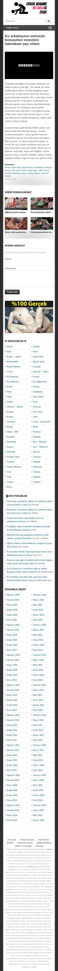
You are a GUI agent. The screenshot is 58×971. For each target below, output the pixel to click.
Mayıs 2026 (38, 600)
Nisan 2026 (12, 605)
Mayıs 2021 (38, 750)
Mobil (30, 170)
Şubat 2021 (12, 760)
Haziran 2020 (13, 780)
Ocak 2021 (38, 760)
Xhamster (44, 173)
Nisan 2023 (12, 695)
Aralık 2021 (12, 735)
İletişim (10, 843)
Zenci (9, 487)
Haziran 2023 (13, 690)
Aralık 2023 (12, 675)
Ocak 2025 (38, 640)
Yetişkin (36, 477)
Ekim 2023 (12, 680)
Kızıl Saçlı (38, 412)
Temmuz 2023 (39, 685)
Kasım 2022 (38, 705)
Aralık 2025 (12, 615)
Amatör (7, 167)
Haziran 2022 (13, 720)
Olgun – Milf (12, 432)
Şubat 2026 (12, 610)
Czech (10, 371)
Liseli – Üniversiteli (41, 422)
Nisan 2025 (12, 635)
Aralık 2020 (12, 765)
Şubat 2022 (12, 730)
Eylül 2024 (38, 650)
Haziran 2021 (13, 750)
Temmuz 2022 (39, 715)
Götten (10, 401)
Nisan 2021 (12, 755)
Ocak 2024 (38, 670)
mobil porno (32, 867)
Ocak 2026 (38, 610)
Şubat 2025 (12, 640)
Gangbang (37, 391)
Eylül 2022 (38, 710)
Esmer (10, 386)
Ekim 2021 (12, 740)
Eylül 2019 (38, 800)
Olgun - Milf (37, 170)
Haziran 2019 (13, 810)
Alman (10, 346)
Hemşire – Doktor (15, 406)
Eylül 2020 (38, 770)
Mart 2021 (37, 755)
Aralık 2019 (12, 795)
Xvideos (8, 176)
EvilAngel (47, 167)
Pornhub (46, 170)
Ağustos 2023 (13, 685)
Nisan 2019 (12, 815)
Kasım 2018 (38, 820)
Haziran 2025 (13, 630)
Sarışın (24, 173)
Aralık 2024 (12, 645)
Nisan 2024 (12, 665)
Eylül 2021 (38, 740)
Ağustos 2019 (13, 805)
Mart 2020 (37, 785)
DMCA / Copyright (23, 846)
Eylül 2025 (38, 620)
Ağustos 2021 (13, 745)
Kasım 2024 (38, 645)
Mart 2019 (37, 815)
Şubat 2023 (12, 700)
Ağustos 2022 (13, 715)
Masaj (9, 427)
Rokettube (16, 173)
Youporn (36, 482)
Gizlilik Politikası (44, 843)
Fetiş (9, 391)
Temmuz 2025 (39, 625)
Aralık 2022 (12, 705)
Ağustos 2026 (13, 595)
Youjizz (10, 482)
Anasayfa (11, 840)
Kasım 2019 (38, 795)
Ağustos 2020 (13, 775)
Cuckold (36, 366)
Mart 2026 (37, 605)
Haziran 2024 (13, 660)
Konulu (24, 170)
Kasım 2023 (38, 675)
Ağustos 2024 (13, 655)
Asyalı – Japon (14, 356)
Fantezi (8, 170)
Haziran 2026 (13, 600)
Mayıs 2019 (38, 810)
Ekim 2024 (12, 650)
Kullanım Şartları (25, 843)
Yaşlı (9, 477)
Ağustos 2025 (13, 625)
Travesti (10, 462)
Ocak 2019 (12, 820)
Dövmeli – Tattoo (41, 371)
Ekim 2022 (12, 710)
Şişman (36, 452)
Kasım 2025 (38, 615)
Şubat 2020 (12, 790)
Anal (9, 351)
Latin (35, 417)
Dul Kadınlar (12, 376)
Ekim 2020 (12, 770)
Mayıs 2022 (38, 720)
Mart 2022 (37, 725)
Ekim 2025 (12, 620)
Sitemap (39, 846)
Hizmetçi (37, 406)
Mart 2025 (37, 635)
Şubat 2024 (12, 670)
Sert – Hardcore (40, 447)
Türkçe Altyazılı (34, 173)
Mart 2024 (37, 665)
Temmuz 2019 (39, 805)
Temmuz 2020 (39, 775)
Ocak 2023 (38, 700)
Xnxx (9, 472)
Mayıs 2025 (38, 630)
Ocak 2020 (38, 790)
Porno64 (8, 173)
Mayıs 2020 (38, 780)
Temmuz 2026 (39, 595)
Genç (9, 396)
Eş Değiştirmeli (40, 381)
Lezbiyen (11, 422)
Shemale (11, 452)
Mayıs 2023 (38, 690)
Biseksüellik (12, 361)
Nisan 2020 (12, 785)
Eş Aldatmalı (38, 167)
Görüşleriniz (10, 268)
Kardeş (10, 412)
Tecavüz (37, 457)
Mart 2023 (37, 695)
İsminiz (8, 259)
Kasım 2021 (38, 735)
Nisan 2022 (12, 725)
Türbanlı (36, 462)
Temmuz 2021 (39, 745)
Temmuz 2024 (39, 655)
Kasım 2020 (38, 765)
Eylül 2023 (38, 680)
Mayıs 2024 (38, 660)
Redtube (37, 437)
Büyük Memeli (27, 167)
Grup (35, 401)
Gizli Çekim (16, 170)
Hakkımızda (43, 840)
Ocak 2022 (38, 730)
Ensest (36, 376)
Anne (35, 351)
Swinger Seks (13, 457)
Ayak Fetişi (38, 356)
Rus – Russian (40, 442)
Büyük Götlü (16, 167)
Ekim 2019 (12, 800)
